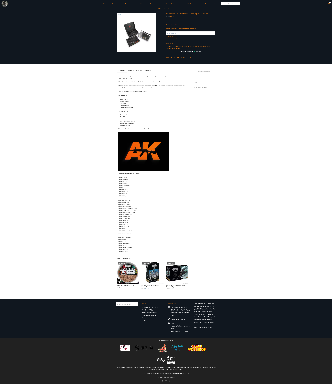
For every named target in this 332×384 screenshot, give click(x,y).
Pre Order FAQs (147, 310)
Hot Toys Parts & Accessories (192, 46)
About (198, 3)
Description (121, 70)
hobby (181, 46)
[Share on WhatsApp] (190, 57)
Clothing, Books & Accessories (174, 3)
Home (97, 3)
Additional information (135, 70)
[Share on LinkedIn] (178, 57)
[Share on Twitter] (174, 57)
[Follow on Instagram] (166, 381)
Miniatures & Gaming (155, 3)
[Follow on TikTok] (169, 381)
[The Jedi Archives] (4, 3)
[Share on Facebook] (171, 57)
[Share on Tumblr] (187, 57)
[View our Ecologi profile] (166, 360)
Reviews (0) (148, 70)
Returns (144, 318)
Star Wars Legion (175, 48)
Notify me (171, 37)
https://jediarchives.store (179, 331)
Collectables (127, 3)
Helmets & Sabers (140, 3)
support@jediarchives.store (180, 326)
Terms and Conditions (149, 312)
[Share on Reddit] (184, 57)
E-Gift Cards (190, 3)
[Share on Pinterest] (181, 57)
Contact (216, 3)
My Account (208, 3)
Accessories (176, 46)
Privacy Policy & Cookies (150, 307)
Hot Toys (104, 3)
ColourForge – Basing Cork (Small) (125, 285)
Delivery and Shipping (149, 315)
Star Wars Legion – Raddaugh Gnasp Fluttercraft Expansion (175, 286)
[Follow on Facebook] (162, 381)
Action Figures (115, 3)
